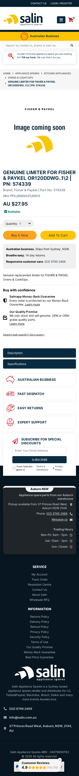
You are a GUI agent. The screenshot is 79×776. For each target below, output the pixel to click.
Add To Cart (58, 235)
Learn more (32, 304)
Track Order (40, 579)
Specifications (16, 364)
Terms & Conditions (42, 468)
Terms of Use (39, 642)
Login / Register (61, 3)
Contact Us (39, 589)
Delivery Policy (39, 621)
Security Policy (39, 637)
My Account (39, 574)
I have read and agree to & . (41, 468)
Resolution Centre (39, 584)
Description (14, 353)
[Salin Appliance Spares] (23, 27)
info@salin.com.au (22, 717)
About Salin (39, 594)
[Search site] (72, 45)
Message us (59, 519)
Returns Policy (39, 616)
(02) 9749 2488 (55, 261)
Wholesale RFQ (39, 599)
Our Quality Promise (39, 647)
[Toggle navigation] (61, 19)
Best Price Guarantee (39, 657)
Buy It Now (19, 235)
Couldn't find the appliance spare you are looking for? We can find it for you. (44, 56)
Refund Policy (39, 626)
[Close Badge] (60, 760)
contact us (39, 3)
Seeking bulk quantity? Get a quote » (24, 334)
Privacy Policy (59, 468)
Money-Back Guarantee (39, 652)
